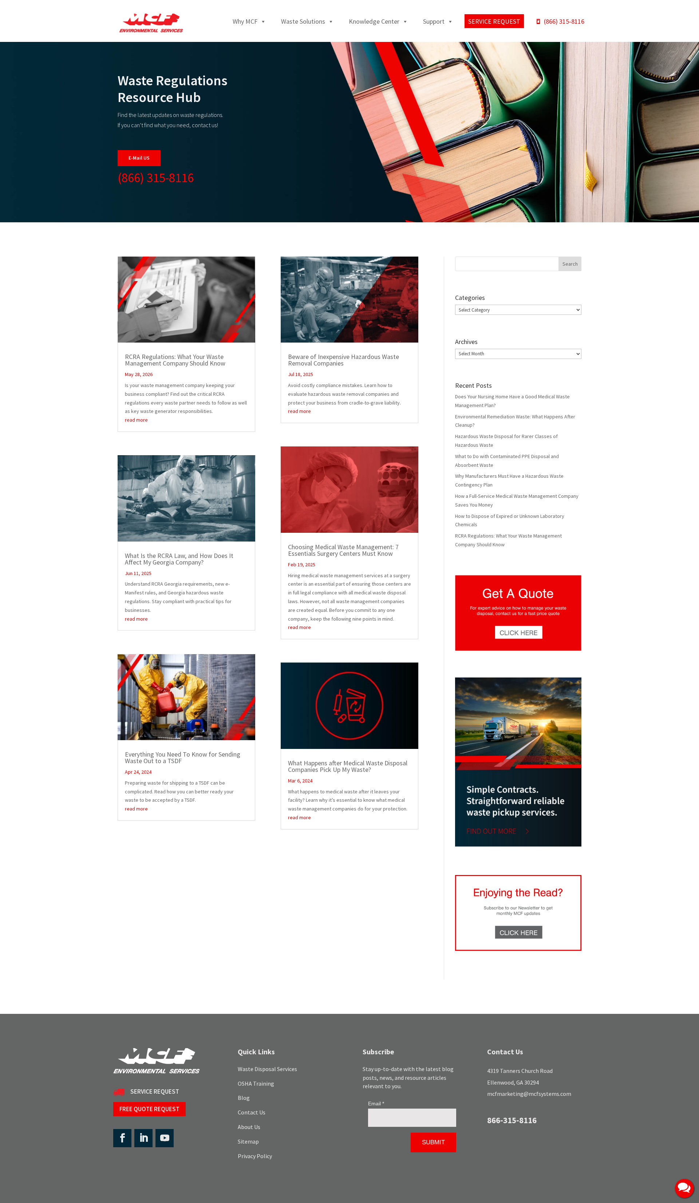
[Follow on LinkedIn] (143, 1138)
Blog (244, 1097)
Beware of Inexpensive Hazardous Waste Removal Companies (343, 359)
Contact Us (251, 1112)
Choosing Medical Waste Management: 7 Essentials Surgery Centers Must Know (343, 550)
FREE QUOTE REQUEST (149, 1109)
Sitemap (248, 1141)
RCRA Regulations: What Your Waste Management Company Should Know (175, 359)
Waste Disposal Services (267, 1069)
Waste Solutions (303, 21)
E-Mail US (139, 158)
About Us (249, 1126)
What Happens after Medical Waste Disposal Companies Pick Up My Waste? (347, 766)
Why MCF (245, 21)
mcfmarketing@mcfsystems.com (529, 1093)
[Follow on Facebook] (122, 1138)
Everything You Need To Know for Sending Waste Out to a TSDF (182, 757)
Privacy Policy (255, 1156)
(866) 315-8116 (564, 21)
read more (136, 420)
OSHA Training (256, 1083)
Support (434, 21)
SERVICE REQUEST (154, 1091)
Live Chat (684, 1188)
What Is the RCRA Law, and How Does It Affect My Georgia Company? (179, 558)
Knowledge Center (374, 21)
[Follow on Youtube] (164, 1138)
